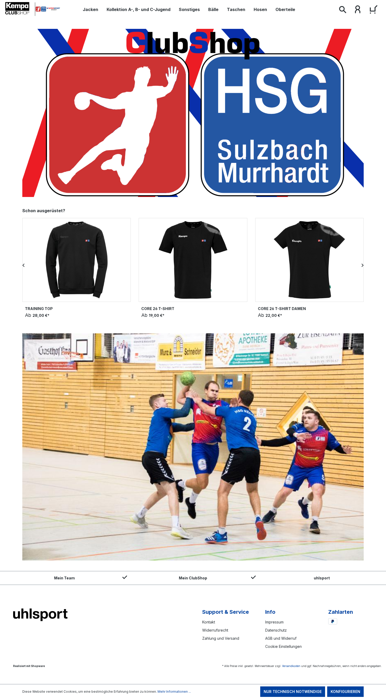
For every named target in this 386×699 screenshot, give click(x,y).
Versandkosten (291, 666)
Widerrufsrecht (215, 630)
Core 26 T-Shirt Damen (282, 308)
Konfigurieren (345, 691)
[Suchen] (342, 10)
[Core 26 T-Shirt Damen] (309, 260)
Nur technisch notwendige (293, 691)
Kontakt (208, 622)
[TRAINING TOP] (76, 260)
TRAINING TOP (39, 308)
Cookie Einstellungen (283, 646)
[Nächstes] (362, 265)
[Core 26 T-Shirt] (192, 260)
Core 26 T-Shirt (157, 308)
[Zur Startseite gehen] (32, 9)
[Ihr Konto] (357, 10)
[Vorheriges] (24, 265)
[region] (193, 265)
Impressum (274, 622)
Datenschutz (276, 630)
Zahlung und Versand (220, 638)
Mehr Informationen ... (174, 691)
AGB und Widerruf (280, 638)
